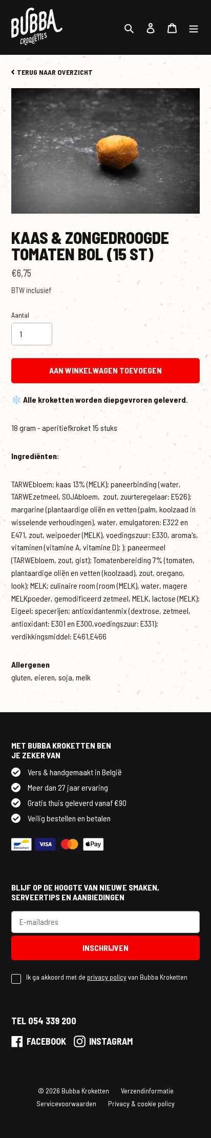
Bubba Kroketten (85, 1090)
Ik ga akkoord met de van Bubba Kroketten (106, 977)
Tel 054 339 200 (43, 1020)
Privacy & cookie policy (141, 1103)
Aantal (20, 315)
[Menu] (193, 27)
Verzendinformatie (147, 1090)
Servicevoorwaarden (66, 1103)
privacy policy (106, 977)
